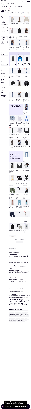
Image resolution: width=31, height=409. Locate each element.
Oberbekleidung (22, 266)
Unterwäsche (15, 271)
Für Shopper (2, 0)
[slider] (1, 27)
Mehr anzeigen (20, 7)
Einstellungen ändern (8, 406)
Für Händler (5, 0)
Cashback (18, 291)
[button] (25, 1)
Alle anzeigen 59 (3, 73)
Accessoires (3, 21)
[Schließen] (26, 401)
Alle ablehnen (18, 406)
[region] (15, 404)
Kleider (2, 18)
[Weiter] (29, 12)
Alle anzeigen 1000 (3, 43)
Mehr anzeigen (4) (3, 22)
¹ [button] (25, 137)
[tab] (2, 11)
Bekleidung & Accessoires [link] (8, 3)
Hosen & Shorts (3, 17)
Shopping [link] (4, 3)
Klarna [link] (1, 3)
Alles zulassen (23, 406)
